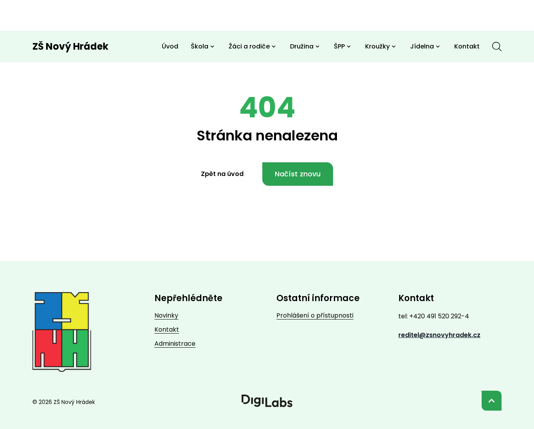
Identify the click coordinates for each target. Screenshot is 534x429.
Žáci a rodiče (249, 46)
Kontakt (467, 46)
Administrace (174, 343)
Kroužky (377, 46)
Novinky (166, 315)
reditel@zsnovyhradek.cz (439, 334)
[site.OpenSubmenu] (212, 46)
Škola (199, 46)
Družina (302, 46)
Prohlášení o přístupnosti (314, 315)
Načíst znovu (298, 174)
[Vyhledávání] (497, 46)
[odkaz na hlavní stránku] (61, 332)
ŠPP (339, 46)
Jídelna (422, 46)
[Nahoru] (492, 401)
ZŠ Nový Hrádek (70, 46)
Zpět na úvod (222, 173)
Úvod (170, 46)
